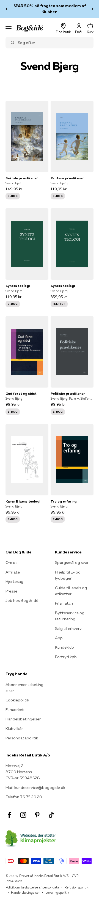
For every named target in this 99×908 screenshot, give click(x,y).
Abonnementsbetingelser (24, 687)
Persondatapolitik (22, 738)
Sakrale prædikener (22, 178)
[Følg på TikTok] (51, 815)
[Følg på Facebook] (9, 815)
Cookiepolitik (17, 700)
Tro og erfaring (63, 501)
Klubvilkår (14, 728)
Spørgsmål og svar (72, 562)
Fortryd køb (66, 656)
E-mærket (15, 709)
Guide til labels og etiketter (71, 590)
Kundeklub (64, 647)
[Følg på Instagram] (23, 815)
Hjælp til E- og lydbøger (68, 575)
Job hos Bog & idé (22, 600)
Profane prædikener (67, 178)
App (59, 637)
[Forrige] (6, 9)
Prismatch (64, 603)
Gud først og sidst (21, 393)
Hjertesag (14, 581)
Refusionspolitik (76, 887)
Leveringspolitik (57, 892)
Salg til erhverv (68, 628)
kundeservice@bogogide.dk (39, 787)
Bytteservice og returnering (69, 615)
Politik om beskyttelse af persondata (32, 887)
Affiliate (13, 572)
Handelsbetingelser (23, 719)
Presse (11, 591)
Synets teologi (18, 286)
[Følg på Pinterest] (37, 815)
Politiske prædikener (68, 393)
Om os (11, 562)
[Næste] (93, 9)
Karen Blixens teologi (23, 501)
